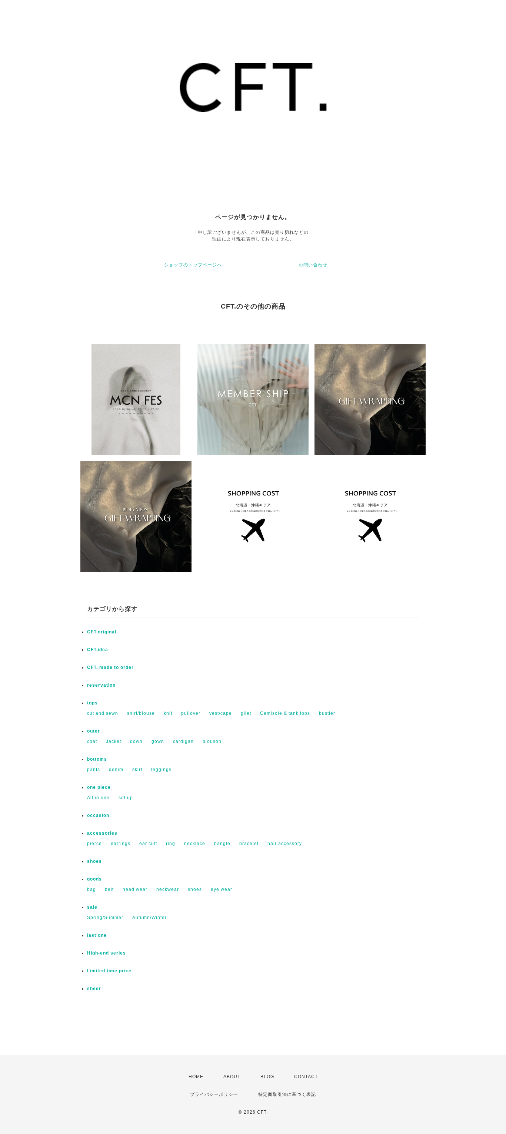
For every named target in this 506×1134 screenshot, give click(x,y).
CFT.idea (97, 649)
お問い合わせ (313, 264)
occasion (98, 815)
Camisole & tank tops (285, 713)
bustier (327, 713)
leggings (161, 769)
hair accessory (284, 843)
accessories (102, 833)
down (136, 741)
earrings (120, 843)
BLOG (267, 1076)
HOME (196, 1076)
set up (126, 797)
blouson (212, 741)
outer (93, 731)
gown (158, 741)
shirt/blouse (141, 713)
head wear (135, 889)
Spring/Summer (105, 917)
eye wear (221, 889)
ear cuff (148, 843)
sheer (94, 988)
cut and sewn (102, 713)
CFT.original (101, 632)
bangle (222, 843)
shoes (94, 861)
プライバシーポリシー (214, 1094)
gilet (246, 713)
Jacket (113, 741)
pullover (190, 713)
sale (92, 907)
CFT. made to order (110, 667)
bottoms (97, 759)
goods (94, 879)
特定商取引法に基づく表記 (287, 1094)
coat (92, 741)
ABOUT (231, 1076)
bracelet (249, 843)
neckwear (167, 889)
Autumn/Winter (149, 917)
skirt (137, 769)
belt (109, 889)
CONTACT (306, 1076)
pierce (94, 843)
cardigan (183, 741)
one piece (99, 787)
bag (91, 889)
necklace (194, 843)
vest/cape (220, 713)
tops (92, 703)
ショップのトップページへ (193, 264)
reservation (101, 685)
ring (170, 843)
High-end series (106, 953)
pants (93, 769)
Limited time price (109, 970)
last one (97, 935)
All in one (98, 797)
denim (116, 769)
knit (168, 713)
